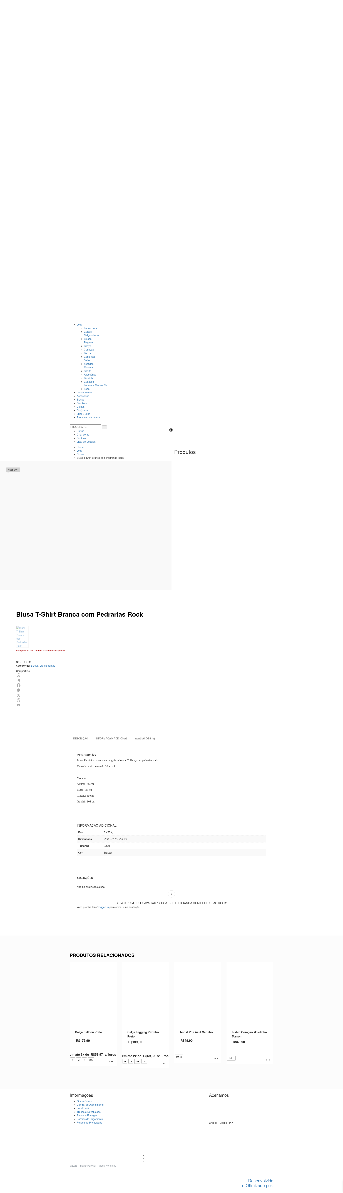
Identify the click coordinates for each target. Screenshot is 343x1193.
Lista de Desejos (86, 441)
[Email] (146, 705)
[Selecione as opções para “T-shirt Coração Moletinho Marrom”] (268, 1060)
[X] (146, 695)
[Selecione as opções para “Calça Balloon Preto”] (111, 1061)
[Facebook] (146, 685)
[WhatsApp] (146, 675)
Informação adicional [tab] (112, 738)
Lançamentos (47, 665)
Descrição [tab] (80, 738)
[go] (104, 427)
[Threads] (146, 700)
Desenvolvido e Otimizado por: (257, 1182)
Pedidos (81, 438)
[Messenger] (146, 690)
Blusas (34, 665)
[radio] (72, 1060)
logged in (103, 907)
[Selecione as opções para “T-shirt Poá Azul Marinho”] (215, 1058)
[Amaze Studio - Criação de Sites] (258, 1169)
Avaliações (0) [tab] (145, 738)
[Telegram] (146, 680)
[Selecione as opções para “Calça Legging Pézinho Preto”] (163, 1063)
